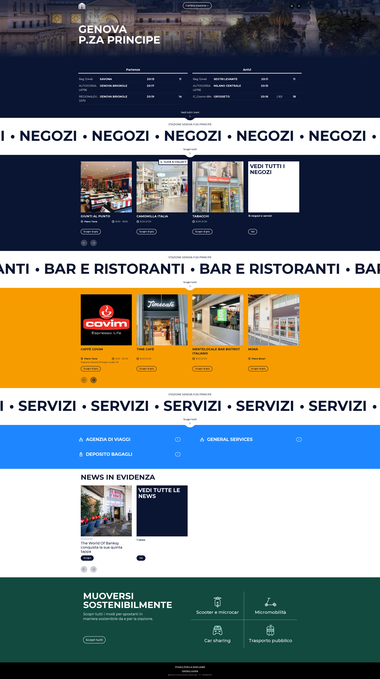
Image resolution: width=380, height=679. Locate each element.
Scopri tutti (190, 149)
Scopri (87, 558)
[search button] (291, 6)
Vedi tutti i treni (190, 112)
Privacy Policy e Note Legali (190, 667)
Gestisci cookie (190, 671)
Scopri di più (90, 231)
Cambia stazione (196, 5)
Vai (252, 231)
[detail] (177, 439)
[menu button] (299, 6)
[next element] (93, 380)
